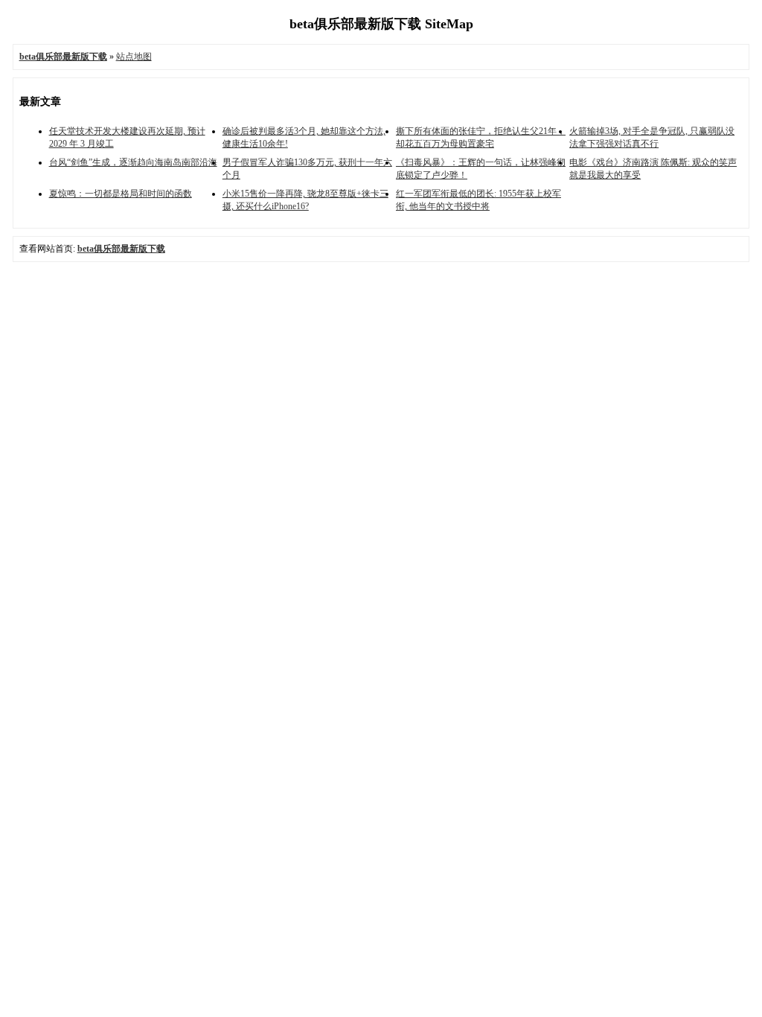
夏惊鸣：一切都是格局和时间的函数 (120, 193)
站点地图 (134, 56)
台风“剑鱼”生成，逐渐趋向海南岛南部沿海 (133, 162)
